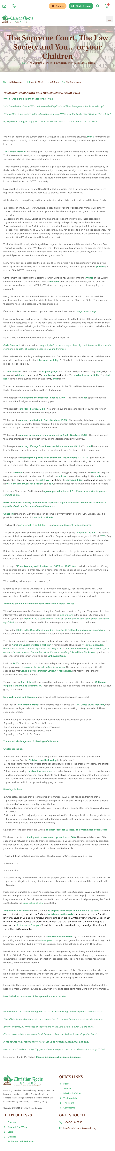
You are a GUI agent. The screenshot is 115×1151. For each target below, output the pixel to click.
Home (23, 62)
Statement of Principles (28, 925)
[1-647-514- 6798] (14, 6)
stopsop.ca (46, 940)
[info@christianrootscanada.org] (4, 6)
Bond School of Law (33, 902)
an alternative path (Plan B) (34, 524)
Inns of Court (66, 614)
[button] (98, 6)
